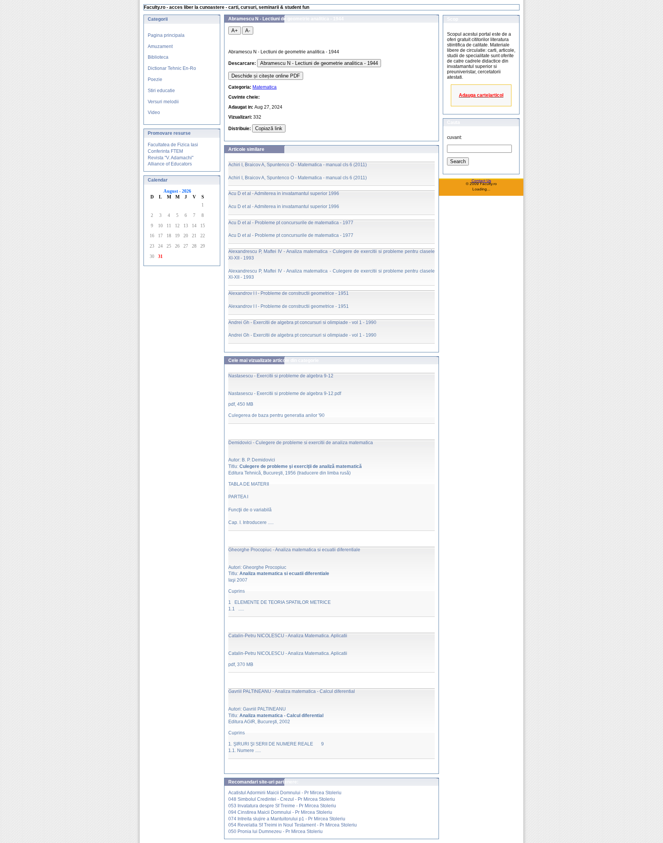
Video (154, 112)
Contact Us (481, 181)
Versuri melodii (163, 101)
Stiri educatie (161, 90)
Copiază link (268, 128)
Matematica (264, 87)
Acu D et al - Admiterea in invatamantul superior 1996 (283, 193)
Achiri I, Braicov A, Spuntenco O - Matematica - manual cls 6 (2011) (297, 164)
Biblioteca (158, 57)
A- (247, 30)
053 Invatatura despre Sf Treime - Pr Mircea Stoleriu (282, 805)
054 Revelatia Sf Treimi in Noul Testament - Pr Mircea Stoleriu (292, 825)
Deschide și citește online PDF (265, 76)
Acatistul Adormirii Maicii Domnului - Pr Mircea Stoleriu (284, 792)
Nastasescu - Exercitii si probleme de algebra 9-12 (280, 376)
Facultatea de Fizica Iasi (173, 144)
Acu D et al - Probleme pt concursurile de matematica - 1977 (290, 222)
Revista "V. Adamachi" (170, 157)
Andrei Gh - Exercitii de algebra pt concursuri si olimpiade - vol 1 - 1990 (302, 322)
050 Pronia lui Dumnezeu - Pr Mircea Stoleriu (275, 831)
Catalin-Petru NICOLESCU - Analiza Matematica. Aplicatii (287, 635)
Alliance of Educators (170, 164)
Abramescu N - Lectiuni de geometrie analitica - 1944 (319, 63)
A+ (234, 30)
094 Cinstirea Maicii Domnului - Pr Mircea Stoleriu (280, 812)
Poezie (155, 79)
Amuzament (160, 46)
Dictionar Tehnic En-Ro (172, 68)
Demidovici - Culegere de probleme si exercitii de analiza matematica (300, 442)
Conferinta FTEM (165, 151)
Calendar (158, 180)
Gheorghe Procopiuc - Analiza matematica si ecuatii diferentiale (294, 549)
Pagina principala (166, 35)
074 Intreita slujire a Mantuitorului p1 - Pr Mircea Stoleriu (286, 819)
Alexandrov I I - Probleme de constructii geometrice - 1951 (288, 293)
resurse (182, 133)
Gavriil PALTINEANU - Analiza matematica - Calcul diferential (291, 691)
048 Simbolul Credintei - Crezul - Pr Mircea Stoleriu (281, 799)
